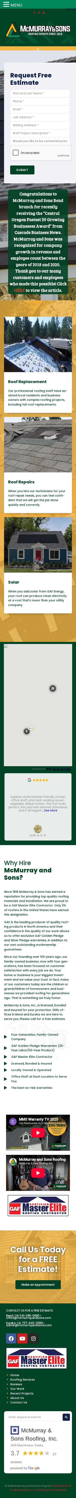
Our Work (17, 1389)
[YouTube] (44, 13)
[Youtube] (22, 1338)
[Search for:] (33, 1417)
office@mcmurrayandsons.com (28, 1318)
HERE (20, 290)
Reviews (16, 1384)
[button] (28, 731)
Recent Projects (21, 1393)
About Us (17, 1398)
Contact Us (18, 1402)
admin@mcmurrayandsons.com (29, 1325)
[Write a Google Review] (29, 781)
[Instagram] (39, 13)
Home (14, 1375)
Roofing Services (22, 1380)
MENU (16, 5)
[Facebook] (34, 13)
